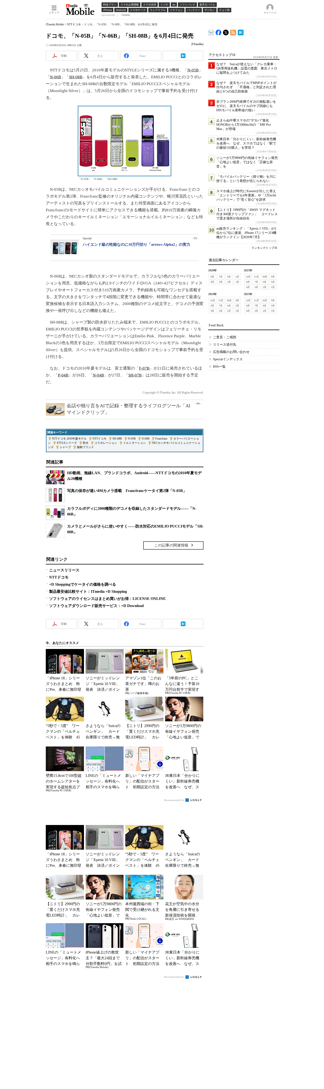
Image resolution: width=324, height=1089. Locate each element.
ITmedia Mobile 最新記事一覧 (233, 32)
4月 (212, 282)
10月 (264, 276)
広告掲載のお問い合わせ (231, 352)
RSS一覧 (219, 366)
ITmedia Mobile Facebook (219, 31)
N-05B (193, 70)
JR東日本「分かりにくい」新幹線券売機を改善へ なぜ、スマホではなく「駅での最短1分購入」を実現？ (246, 143)
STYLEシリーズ (67, 443)
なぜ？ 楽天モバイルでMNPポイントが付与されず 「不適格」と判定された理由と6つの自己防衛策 (246, 87)
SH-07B (135, 375)
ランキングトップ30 (264, 248)
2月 (229, 282)
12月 (248, 276)
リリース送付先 (224, 344)
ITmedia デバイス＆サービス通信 (211, 32)
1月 (237, 282)
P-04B (63, 375)
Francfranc (161, 438)
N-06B (55, 77)
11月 (256, 276)
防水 (85, 443)
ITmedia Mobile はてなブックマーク (241, 32)
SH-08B (75, 77)
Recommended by (174, 800)
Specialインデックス (228, 359)
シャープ (65, 447)
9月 (273, 276)
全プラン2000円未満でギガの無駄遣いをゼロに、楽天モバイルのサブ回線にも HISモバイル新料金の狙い (246, 106)
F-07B (144, 368)
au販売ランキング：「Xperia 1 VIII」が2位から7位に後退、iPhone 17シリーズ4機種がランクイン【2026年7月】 (246, 233)
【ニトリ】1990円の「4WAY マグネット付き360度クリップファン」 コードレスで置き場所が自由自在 (247, 214)
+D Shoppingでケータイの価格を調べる (82, 584)
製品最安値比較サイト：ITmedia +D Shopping (88, 591)
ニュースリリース (64, 570)
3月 (220, 282)
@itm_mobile (226, 31)
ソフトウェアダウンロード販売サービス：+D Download (96, 606)
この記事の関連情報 (171, 545)
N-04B (98, 375)
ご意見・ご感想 (224, 337)
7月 (220, 276)
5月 (237, 276)
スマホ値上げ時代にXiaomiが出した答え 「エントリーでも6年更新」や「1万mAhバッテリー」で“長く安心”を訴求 (247, 195)
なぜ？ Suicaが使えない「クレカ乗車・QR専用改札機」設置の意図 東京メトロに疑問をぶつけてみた (246, 68)
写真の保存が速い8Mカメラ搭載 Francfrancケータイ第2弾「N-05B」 (127, 491)
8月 (212, 276)
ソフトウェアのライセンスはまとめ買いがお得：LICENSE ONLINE (107, 599)
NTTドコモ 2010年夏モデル (69, 438)
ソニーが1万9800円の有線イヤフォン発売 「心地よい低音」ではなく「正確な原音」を (248, 162)
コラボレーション (105, 443)
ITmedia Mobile (55, 24)
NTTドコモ (74, 24)
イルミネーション (134, 443)
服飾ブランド (85, 447)
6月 (229, 276)
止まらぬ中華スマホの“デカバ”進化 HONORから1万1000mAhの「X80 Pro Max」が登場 (244, 125)
